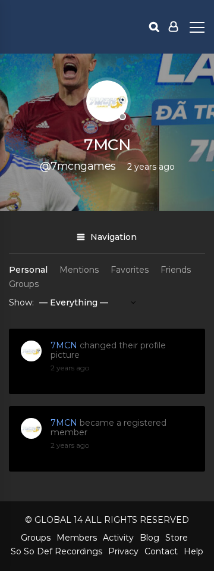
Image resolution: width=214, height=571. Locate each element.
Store (176, 537)
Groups (24, 284)
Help (193, 551)
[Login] (173, 27)
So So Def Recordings (56, 551)
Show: (21, 302)
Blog (149, 537)
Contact (161, 551)
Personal (28, 270)
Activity (118, 537)
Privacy (123, 551)
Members (76, 537)
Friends (175, 270)
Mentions (79, 270)
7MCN (64, 345)
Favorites (130, 270)
